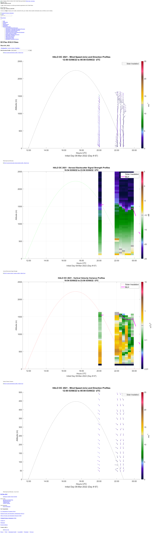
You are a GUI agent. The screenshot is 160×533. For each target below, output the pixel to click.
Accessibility (20, 531)
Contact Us (2, 520)
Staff (4, 21)
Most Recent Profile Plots (8, 499)
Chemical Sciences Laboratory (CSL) (8, 518)
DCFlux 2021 (3, 494)
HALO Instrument (6, 506)
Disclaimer (26, 531)
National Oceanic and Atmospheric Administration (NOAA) (12, 513)
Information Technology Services (12, 39)
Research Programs (7, 26)
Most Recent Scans (7, 501)
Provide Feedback (4, 524)
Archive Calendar (11, 48)
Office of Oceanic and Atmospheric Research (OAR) (10, 515)
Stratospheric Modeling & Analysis (12, 34)
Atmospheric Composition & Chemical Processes (15, 29)
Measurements (6, 24)
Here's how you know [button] (30, 1)
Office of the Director (10, 36)
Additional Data (6, 502)
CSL (3, 14)
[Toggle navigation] (1, 19)
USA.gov (32, 531)
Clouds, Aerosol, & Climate (11, 33)
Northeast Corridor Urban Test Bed (10, 496)
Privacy (2, 531)
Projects (4, 23)
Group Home (3, 17)
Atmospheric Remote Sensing (11, 31)
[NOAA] (1, 13)
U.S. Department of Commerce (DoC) (8, 511)
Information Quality (12, 531)
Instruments (5, 25)
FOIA (6, 531)
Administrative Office (10, 38)
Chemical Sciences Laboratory (8, 13)
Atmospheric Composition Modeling (13, 30)
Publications (5, 22)
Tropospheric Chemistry (10, 35)
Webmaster (2, 522)
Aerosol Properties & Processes (12, 27)
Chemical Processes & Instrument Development (15, 32)
